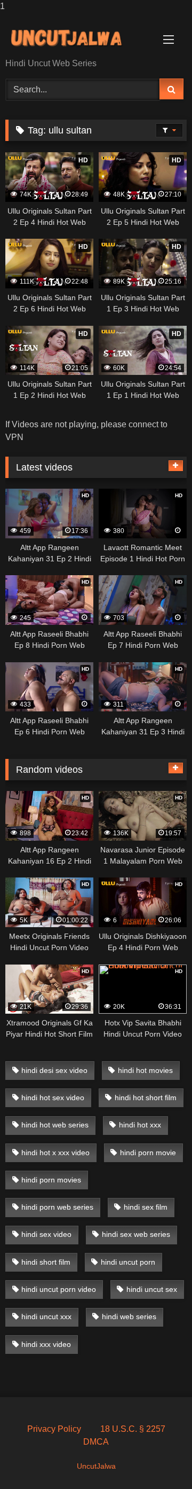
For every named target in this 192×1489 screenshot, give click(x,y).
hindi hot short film (146, 1097)
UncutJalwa (96, 1466)
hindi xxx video (46, 1344)
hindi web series (129, 1316)
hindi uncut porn (128, 1262)
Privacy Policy (54, 1428)
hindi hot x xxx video (55, 1152)
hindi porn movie (148, 1152)
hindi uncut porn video (58, 1289)
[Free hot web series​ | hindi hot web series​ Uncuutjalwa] (78, 36)
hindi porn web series (57, 1207)
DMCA (96, 1441)
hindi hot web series (55, 1124)
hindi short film (45, 1262)
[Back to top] (159, 1459)
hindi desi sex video (54, 1070)
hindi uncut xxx (46, 1316)
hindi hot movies (145, 1070)
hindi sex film (145, 1207)
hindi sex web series (136, 1234)
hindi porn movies (51, 1179)
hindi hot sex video (52, 1097)
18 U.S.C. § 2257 (132, 1428)
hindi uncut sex (151, 1289)
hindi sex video (46, 1234)
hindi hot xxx (140, 1124)
